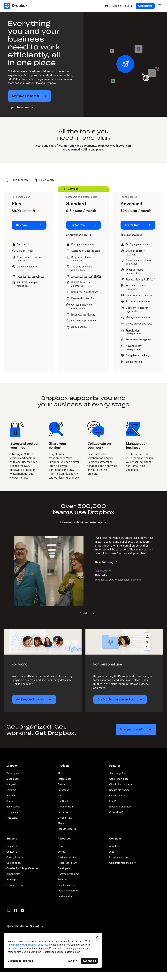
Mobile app (12, 778)
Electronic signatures (121, 806)
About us (114, 846)
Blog (60, 846)
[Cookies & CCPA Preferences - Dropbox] (53, 950)
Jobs (111, 851)
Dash (60, 795)
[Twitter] (8, 910)
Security (10, 801)
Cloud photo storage (120, 784)
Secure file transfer (119, 790)
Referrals (63, 879)
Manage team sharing (83, 314)
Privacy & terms (14, 857)
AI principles (13, 873)
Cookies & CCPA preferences (22, 868)
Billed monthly (19, 180)
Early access (13, 806)
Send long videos (118, 778)
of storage (25, 250)
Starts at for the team (85, 250)
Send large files (118, 773)
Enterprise (63, 790)
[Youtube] (22, 910)
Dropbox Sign (65, 806)
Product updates (67, 828)
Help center (12, 846)
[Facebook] (15, 910)
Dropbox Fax (65, 817)
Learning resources (16, 885)
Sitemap (11, 879)
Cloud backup (117, 795)
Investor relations (118, 857)
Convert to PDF (117, 812)
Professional (64, 778)
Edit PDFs (114, 801)
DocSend (63, 801)
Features (11, 790)
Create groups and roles (84, 320)
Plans (61, 823)
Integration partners (69, 890)
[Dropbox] (17, 6)
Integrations (13, 784)
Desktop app (13, 773)
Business (63, 784)
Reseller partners (67, 885)
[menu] (160, 6)
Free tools (11, 817)
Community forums (68, 873)
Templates (12, 812)
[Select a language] (106, 6)
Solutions (11, 795)
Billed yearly (46, 180)
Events (61, 851)
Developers (64, 868)
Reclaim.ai (63, 812)
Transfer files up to (31, 276)
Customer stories (67, 857)
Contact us (12, 851)
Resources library (67, 862)
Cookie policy (13, 862)
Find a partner (65, 896)
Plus (60, 773)
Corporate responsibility (122, 862)
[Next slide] (93, 613)
